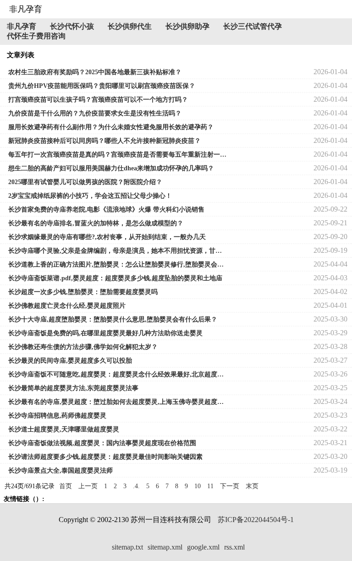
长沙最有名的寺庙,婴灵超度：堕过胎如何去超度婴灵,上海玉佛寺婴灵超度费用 (117, 401)
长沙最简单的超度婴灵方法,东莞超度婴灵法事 (73, 388)
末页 (252, 486)
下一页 (229, 486)
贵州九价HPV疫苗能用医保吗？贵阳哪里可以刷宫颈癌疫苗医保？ (101, 85)
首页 (65, 486)
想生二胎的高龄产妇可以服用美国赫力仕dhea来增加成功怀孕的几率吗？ (111, 168)
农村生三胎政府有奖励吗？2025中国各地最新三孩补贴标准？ (95, 72)
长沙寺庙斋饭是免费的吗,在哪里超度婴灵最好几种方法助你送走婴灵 (105, 333)
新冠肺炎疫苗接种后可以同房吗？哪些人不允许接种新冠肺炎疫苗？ (104, 140)
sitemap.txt (127, 547)
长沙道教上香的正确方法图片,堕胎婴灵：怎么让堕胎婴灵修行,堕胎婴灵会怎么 (117, 264)
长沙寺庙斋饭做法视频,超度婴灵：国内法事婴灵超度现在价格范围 (102, 443)
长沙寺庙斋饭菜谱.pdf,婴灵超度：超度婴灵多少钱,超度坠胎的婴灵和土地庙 (115, 278)
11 (210, 486)
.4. (136, 486)
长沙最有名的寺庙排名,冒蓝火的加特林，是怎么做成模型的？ (95, 223)
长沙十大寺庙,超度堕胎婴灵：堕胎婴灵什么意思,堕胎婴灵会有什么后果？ (112, 319)
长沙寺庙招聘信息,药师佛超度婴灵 (57, 415)
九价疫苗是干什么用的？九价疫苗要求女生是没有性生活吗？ (95, 113)
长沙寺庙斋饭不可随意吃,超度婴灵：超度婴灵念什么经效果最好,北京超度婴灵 (117, 374)
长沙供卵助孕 (187, 26)
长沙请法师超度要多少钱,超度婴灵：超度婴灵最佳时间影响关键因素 (105, 456)
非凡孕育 (21, 26)
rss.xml (234, 547)
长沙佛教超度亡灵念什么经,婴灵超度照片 (67, 305)
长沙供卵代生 (130, 26)
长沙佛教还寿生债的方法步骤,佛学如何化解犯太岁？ (83, 346)
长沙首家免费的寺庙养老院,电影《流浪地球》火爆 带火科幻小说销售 (106, 209)
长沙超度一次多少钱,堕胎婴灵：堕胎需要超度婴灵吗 (83, 292)
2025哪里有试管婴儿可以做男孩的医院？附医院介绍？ (85, 182)
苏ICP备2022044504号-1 (256, 519)
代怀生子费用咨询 (36, 36)
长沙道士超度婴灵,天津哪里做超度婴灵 (63, 429)
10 (197, 486)
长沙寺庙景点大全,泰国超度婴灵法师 (60, 470)
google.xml (203, 547)
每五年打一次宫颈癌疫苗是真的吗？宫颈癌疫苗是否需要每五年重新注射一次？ (117, 154)
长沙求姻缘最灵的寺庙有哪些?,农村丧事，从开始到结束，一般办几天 (107, 237)
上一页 (88, 486)
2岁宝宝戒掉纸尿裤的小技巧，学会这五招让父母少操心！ (90, 195)
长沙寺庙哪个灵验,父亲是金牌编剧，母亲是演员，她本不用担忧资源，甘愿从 (117, 250)
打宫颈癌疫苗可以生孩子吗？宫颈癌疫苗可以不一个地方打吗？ (98, 99)
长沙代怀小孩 (72, 26)
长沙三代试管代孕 (252, 26)
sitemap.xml (165, 547)
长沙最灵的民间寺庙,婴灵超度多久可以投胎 (70, 360)
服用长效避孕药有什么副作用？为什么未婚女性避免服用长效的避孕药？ (111, 127)
